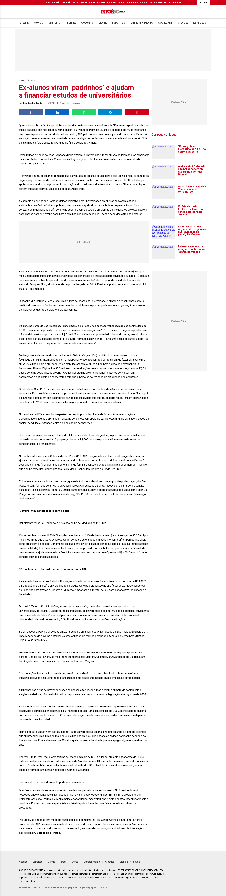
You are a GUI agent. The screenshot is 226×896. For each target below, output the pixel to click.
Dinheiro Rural (70, 2)
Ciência (183, 22)
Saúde (83, 2)
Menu (121, 2)
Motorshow (132, 2)
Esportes (111, 2)
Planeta (101, 2)
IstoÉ (47, 2)
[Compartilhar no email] (137, 112)
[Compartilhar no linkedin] (57, 112)
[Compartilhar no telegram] (110, 112)
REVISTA (71, 22)
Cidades (109, 861)
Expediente (175, 2)
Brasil (24, 22)
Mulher (144, 2)
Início (21, 80)
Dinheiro (56, 2)
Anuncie (203, 2)
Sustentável (156, 2)
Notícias (31, 80)
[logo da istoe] (113, 12)
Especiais (199, 22)
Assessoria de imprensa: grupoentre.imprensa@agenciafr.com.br (75, 887)
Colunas (87, 22)
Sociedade (165, 22)
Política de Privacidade (29, 887)
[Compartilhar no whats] (84, 112)
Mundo (38, 22)
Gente (92, 2)
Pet (165, 2)
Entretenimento (141, 22)
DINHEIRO (54, 22)
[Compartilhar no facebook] (31, 112)
